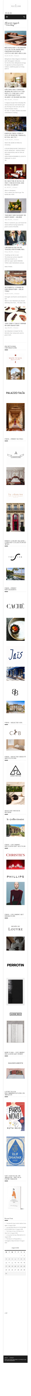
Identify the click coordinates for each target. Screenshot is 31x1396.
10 (6, 1262)
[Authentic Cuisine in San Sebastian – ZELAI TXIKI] (15, 285)
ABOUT (6, 1357)
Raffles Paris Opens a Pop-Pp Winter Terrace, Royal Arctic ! (15, 135)
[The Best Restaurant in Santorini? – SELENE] (15, 213)
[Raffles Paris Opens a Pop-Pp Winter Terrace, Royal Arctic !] (15, 131)
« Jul (6, 1313)
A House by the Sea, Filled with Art (15, 1235)
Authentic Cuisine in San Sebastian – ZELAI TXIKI (14, 289)
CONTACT (12, 1357)
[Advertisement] (15, 1293)
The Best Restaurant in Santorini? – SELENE (15, 216)
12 (12, 1262)
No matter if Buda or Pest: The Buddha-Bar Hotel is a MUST (14, 183)
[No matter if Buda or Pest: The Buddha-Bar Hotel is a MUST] (15, 179)
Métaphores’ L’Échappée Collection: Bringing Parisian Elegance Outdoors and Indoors (15, 50)
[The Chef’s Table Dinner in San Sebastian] (15, 321)
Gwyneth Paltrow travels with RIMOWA (14, 248)
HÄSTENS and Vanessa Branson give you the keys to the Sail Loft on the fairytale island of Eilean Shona (15, 93)
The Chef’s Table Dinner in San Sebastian (15, 324)
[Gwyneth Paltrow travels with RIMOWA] (15, 245)
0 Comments (16, 55)
